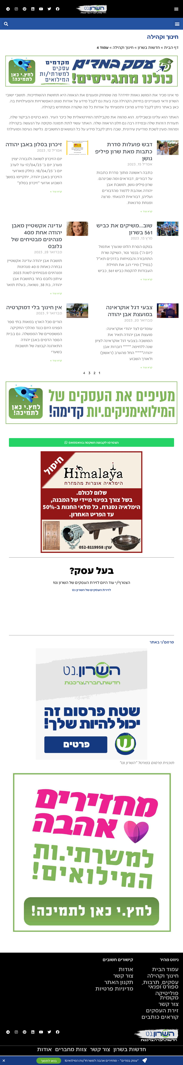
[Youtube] (41, 8)
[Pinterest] (24, 8)
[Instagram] (16, 8)
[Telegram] (8, 8)
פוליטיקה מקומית (167, 995)
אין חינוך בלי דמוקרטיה (34, 306)
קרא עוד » (146, 211)
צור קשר (168, 1004)
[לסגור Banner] (3, 1060)
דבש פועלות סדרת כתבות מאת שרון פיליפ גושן (123, 150)
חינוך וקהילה (123, 47)
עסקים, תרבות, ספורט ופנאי (160, 984)
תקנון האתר (118, 982)
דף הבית (171, 47)
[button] (177, 23)
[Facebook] (57, 8)
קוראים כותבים (160, 1017)
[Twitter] (49, 8)
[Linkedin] (32, 8)
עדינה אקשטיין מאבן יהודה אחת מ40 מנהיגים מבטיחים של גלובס (36, 235)
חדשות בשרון (149, 47)
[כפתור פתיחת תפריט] (176, 9)
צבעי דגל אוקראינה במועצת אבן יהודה (129, 310)
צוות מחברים (71, 1049)
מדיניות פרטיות (114, 988)
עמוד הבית (165, 969)
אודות (126, 969)
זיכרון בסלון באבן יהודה (34, 143)
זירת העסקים (162, 1010)
